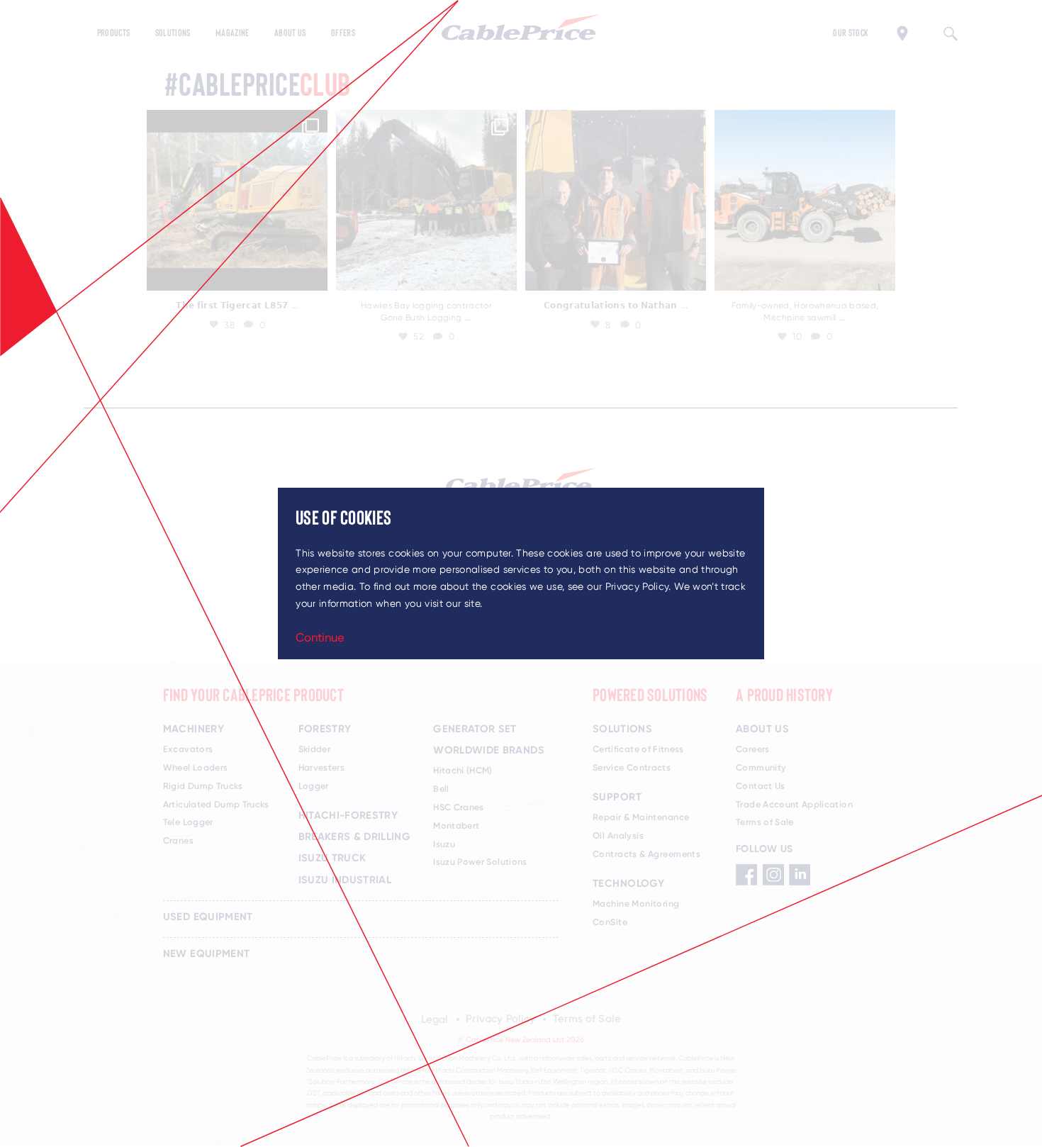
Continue (320, 637)
